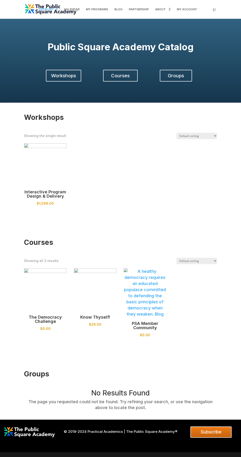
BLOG (118, 9)
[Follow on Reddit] (140, 441)
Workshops (63, 75)
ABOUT (160, 9)
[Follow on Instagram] (116, 441)
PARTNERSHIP (139, 9)
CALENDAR (72, 9)
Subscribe (211, 432)
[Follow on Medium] (148, 441)
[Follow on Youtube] (124, 441)
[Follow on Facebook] (100, 441)
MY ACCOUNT (187, 9)
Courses (120, 75)
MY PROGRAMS (97, 9)
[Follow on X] (108, 441)
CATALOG (46, 9)
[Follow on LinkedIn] (92, 441)
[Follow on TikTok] (132, 441)
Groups (176, 75)
